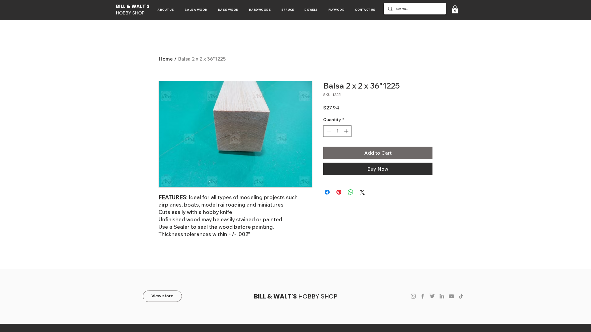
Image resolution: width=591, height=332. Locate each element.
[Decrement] (328, 131)
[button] (455, 9)
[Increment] (347, 131)
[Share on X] (362, 192)
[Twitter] (432, 296)
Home (166, 59)
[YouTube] (451, 296)
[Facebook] (423, 296)
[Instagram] (413, 296)
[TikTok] (461, 296)
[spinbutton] (337, 131)
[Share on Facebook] (327, 192)
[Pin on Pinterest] (339, 192)
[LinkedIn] (442, 296)
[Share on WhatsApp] (350, 192)
